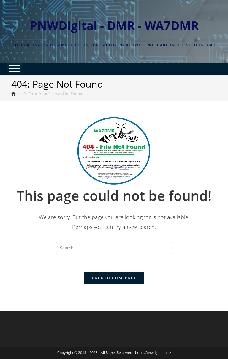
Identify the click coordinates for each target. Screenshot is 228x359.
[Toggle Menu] (14, 68)
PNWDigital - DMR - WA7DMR (114, 25)
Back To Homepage (114, 278)
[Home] (13, 93)
